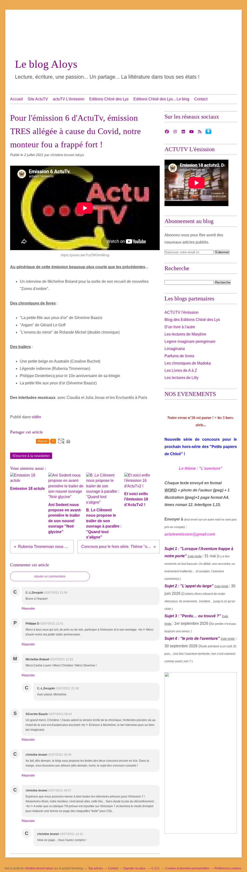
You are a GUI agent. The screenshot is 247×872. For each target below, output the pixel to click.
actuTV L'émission (68, 99)
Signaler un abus (134, 868)
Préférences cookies (227, 868)
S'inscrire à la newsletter (31, 456)
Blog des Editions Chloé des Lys (192, 320)
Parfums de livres (179, 356)
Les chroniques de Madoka (188, 363)
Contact (200, 99)
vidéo (36, 417)
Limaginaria (175, 349)
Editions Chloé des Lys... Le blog (161, 99)
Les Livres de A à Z (181, 370)
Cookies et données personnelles (187, 868)
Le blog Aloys (46, 64)
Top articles (95, 868)
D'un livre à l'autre (180, 327)
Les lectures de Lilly (182, 378)
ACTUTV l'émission (182, 312)
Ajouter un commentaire (50, 576)
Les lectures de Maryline (185, 334)
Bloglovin (208, 131)
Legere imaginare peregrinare (190, 341)
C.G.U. (155, 868)
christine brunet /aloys (39, 868)
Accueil (16, 99)
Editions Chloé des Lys (109, 99)
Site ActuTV (38, 99)
